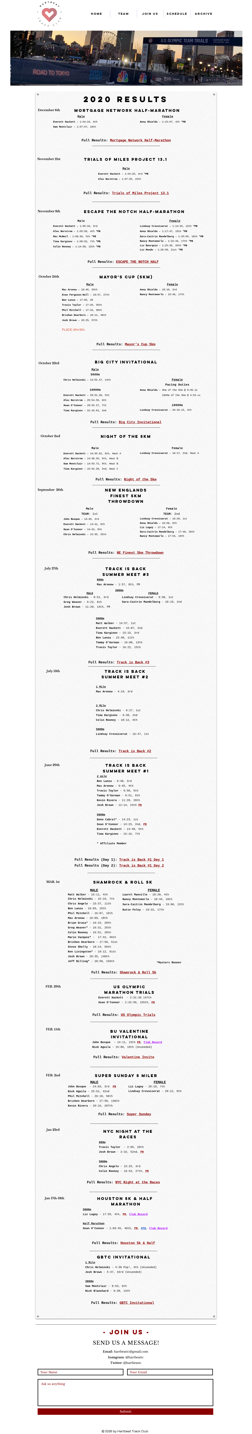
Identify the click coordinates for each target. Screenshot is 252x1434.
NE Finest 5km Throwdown (140, 553)
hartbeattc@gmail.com (131, 1351)
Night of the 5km (140, 480)
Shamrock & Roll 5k (138, 973)
